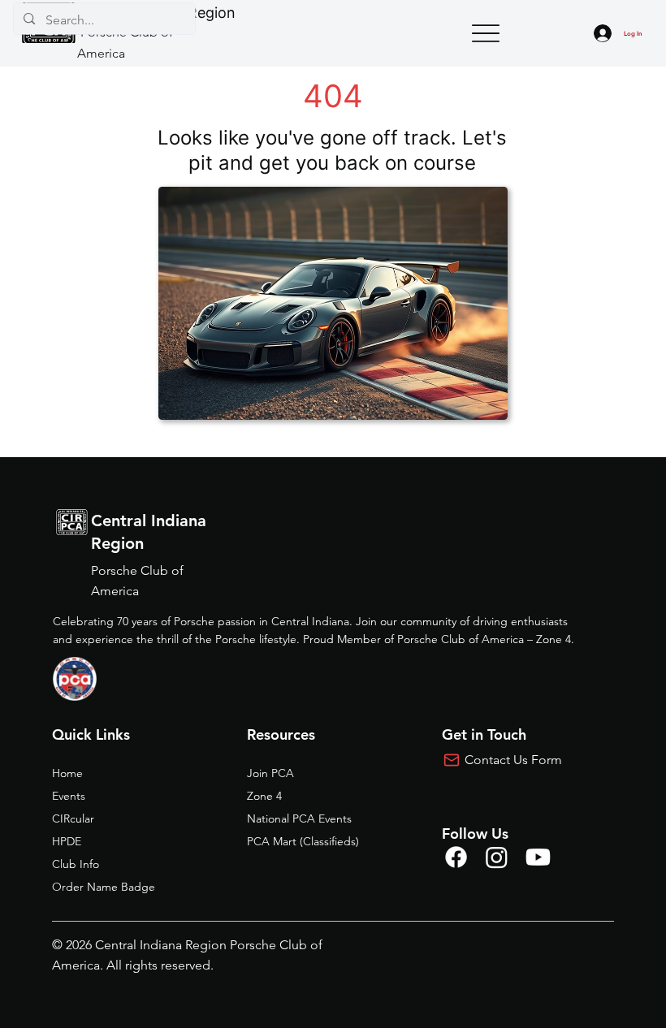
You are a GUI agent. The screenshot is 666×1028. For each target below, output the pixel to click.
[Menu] (485, 33)
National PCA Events (299, 818)
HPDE (66, 841)
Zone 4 (264, 795)
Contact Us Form (513, 759)
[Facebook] (456, 857)
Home (67, 773)
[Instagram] (496, 857)
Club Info (75, 864)
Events (68, 795)
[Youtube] (538, 857)
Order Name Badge (103, 886)
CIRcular (73, 818)
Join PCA (270, 773)
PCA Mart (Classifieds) (303, 841)
